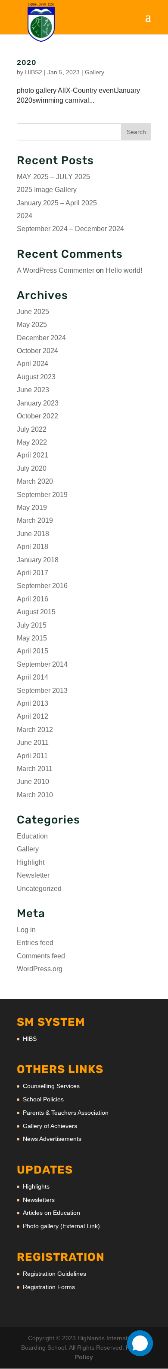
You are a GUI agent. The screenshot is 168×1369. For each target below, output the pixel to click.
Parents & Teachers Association (66, 1112)
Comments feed (41, 956)
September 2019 (42, 494)
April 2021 (32, 455)
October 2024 (37, 350)
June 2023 (33, 389)
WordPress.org (39, 969)
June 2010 (33, 781)
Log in (26, 929)
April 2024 (32, 363)
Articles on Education (51, 1212)
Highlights (36, 1186)
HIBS (30, 1038)
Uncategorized (39, 888)
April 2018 (32, 546)
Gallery (94, 72)
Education (32, 836)
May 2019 (32, 507)
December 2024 (41, 337)
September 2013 (42, 690)
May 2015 (32, 638)
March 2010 (35, 795)
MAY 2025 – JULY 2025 (53, 176)
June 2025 (33, 311)
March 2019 (35, 520)
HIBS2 (33, 72)
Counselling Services (51, 1085)
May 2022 (32, 442)
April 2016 (32, 599)
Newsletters (39, 1199)
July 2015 (32, 625)
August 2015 (36, 612)
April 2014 (32, 677)
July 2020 (32, 468)
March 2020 (35, 481)
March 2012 (35, 729)
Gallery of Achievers (50, 1125)
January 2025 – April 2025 (57, 203)
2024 (24, 216)
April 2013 (32, 703)
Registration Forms (49, 1287)
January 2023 (38, 403)
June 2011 (33, 742)
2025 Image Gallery (47, 189)
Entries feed (35, 942)
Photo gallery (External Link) (61, 1226)
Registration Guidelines (54, 1273)
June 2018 (33, 533)
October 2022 (37, 416)
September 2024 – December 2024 (70, 228)
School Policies (43, 1099)
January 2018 (38, 560)
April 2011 (32, 755)
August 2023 (36, 377)
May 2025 (32, 324)
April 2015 (32, 651)
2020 (27, 62)
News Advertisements (52, 1138)
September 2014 (42, 664)
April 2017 (32, 572)
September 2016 (42, 585)
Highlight (30, 862)
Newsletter (33, 875)
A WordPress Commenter (55, 270)
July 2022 (32, 429)
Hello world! (124, 270)
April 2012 (32, 716)
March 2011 (35, 768)
